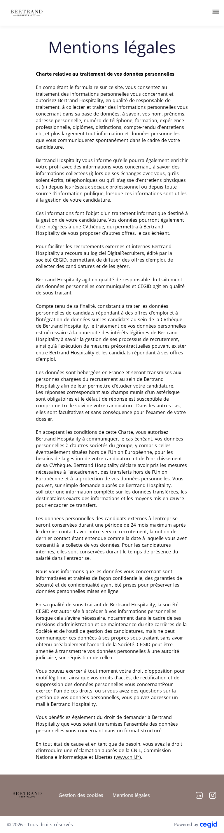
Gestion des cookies (81, 795)
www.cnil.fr (127, 757)
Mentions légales (131, 795)
